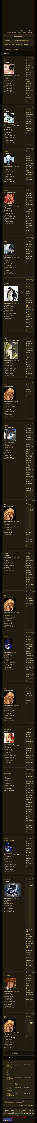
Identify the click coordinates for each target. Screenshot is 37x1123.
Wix (6, 1112)
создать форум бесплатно (26, 1105)
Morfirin (21, 1113)
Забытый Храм (9, 44)
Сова (5, 241)
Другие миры (17, 1083)
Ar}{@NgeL (7, 975)
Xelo (5, 61)
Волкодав (9, 1083)
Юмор (17, 1064)
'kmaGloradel (8, 773)
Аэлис (6, 190)
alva (5, 384)
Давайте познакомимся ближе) (10, 1078)
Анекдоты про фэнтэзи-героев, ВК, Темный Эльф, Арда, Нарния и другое (10, 1069)
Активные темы (18, 36)
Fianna (6, 109)
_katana (6, 283)
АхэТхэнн (7, 879)
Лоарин (6, 553)
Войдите (14, 40)
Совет (17, 1093)
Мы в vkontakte (11, 32)
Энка (5, 338)
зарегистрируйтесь (24, 40)
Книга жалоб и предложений (10, 1094)
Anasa (6, 425)
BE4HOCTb (7, 729)
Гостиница (19, 44)
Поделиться (29, 57)
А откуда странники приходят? (9, 1089)
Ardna (6, 636)
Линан (6, 151)
